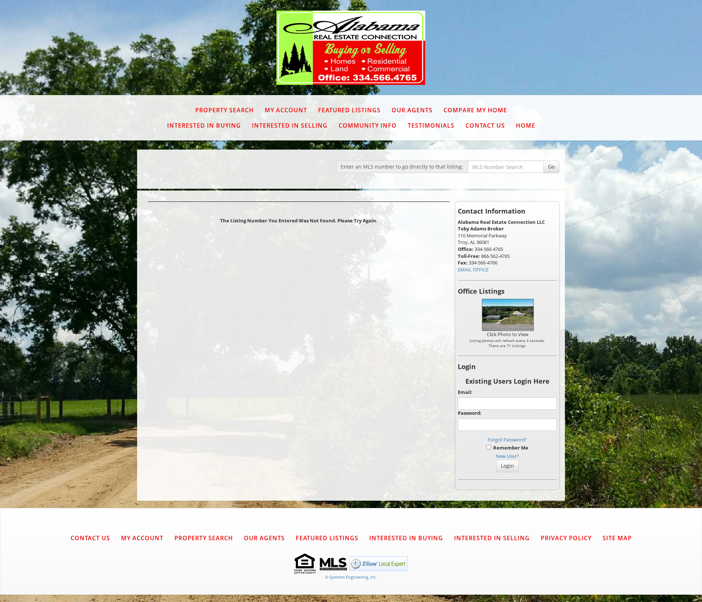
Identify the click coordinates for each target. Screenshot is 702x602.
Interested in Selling (290, 125)
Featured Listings (349, 110)
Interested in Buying (204, 125)
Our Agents (412, 110)
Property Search (224, 110)
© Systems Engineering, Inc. (351, 577)
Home (525, 125)
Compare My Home (475, 110)
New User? (507, 456)
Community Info (368, 125)
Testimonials (431, 125)
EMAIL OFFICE (473, 269)
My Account (286, 110)
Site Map (617, 538)
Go (551, 166)
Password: (470, 413)
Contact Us (485, 125)
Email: (465, 392)
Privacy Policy (566, 538)
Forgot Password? (507, 439)
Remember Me (509, 447)
